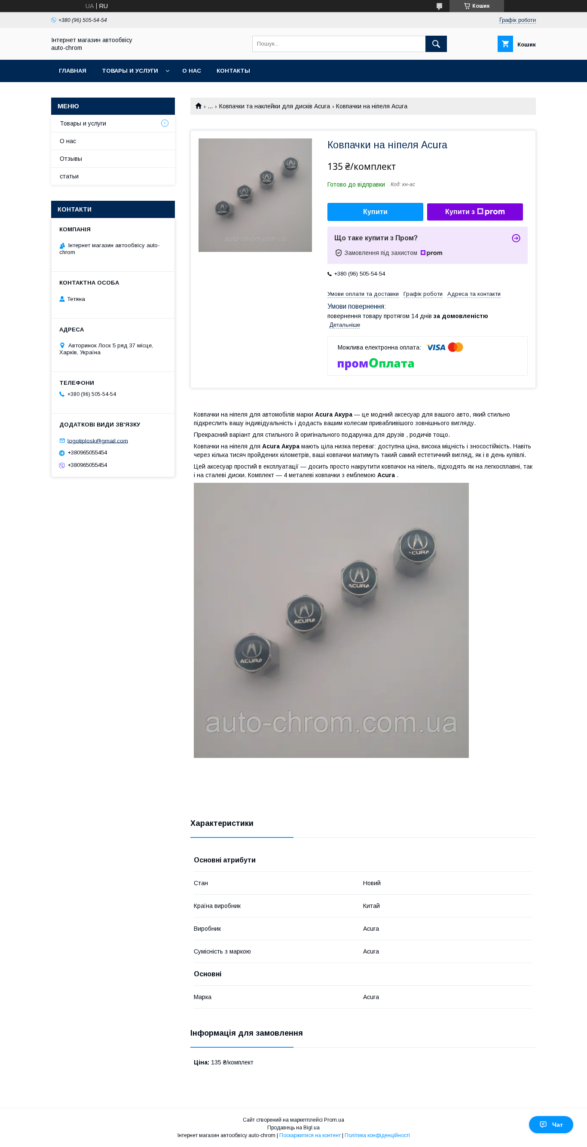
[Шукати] (436, 44)
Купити (375, 211)
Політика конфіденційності (377, 1135)
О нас (191, 70)
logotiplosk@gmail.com (97, 440)
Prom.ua (334, 1120)
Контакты (233, 70)
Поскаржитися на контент (310, 1135)
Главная (72, 70)
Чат (557, 1124)
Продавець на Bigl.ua (293, 1128)
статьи (69, 176)
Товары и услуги (130, 70)
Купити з (460, 211)
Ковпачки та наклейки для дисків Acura (274, 106)
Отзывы (71, 158)
